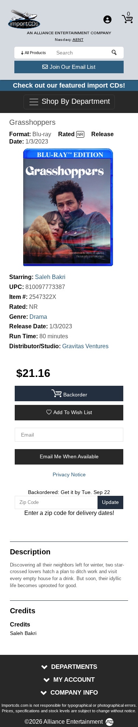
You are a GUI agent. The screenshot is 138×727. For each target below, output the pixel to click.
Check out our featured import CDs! (69, 85)
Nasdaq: (69, 39)
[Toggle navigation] (107, 19)
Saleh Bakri (50, 277)
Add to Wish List (72, 412)
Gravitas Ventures (85, 346)
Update (110, 502)
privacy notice (69, 474)
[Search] (114, 53)
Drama (38, 317)
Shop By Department (74, 102)
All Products (35, 52)
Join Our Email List (72, 67)
